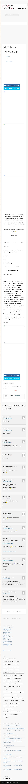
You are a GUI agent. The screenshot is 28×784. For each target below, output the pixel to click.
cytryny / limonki (7, 664)
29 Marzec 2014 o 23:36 (7, 468)
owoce (6, 383)
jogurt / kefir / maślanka (9, 672)
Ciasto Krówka (10, 745)
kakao (5, 675)
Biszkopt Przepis (7, 645)
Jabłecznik (5, 638)
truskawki (23, 700)
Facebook (14, 18)
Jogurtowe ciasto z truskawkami (13, 725)
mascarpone (6, 683)
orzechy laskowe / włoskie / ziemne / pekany (13, 692)
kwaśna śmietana (17, 678)
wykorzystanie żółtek (8, 708)
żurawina (6, 717)
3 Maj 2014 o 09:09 (6, 578)
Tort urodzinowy (10, 733)
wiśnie (5, 706)
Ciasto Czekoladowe (7, 642)
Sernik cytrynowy (13, 736)
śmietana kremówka (14, 714)
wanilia (11, 703)
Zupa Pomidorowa (7, 632)
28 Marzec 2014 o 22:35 (7, 456)
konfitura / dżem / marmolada (16, 675)
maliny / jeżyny (18, 681)
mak (5, 681)
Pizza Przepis (6, 635)
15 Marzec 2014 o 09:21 (7, 418)
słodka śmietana (14, 700)
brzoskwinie (12, 658)
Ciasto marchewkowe (7, 639)
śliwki (5, 714)
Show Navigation (22, 13)
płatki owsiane (19, 697)
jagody (17, 669)
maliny (10, 681)
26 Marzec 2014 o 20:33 (7, 442)
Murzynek (8, 747)
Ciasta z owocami (9, 61)
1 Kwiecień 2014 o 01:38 (7, 481)
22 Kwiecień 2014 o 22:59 (8, 528)
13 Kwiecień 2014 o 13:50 (8, 514)
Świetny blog (6, 736)
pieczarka (8, 56)
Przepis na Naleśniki (7, 641)
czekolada (16, 664)
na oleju (18, 686)
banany (5, 658)
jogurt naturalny (21, 672)
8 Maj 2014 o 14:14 (6, 593)
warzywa (18, 703)
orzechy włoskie (7, 694)
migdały (21, 683)
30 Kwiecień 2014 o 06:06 (8, 560)
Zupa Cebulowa (6, 633)
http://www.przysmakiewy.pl (9, 551)
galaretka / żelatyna (15, 667)
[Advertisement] (14, 33)
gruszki (5, 669)
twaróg (5, 703)
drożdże (6, 667)
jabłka (11, 669)
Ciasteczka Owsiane (7, 644)
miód (5, 686)
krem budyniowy (7, 678)
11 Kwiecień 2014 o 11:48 (7, 498)
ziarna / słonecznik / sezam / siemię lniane (13, 711)
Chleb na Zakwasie (7, 629)
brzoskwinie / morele (8, 661)
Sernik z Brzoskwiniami (8, 627)
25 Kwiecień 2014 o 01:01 (8, 543)
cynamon (18, 661)
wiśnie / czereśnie (14, 706)
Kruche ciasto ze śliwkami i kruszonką (16, 728)
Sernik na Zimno (6, 630)
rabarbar (12, 383)
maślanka (14, 683)
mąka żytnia (11, 686)
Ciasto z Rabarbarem (7, 636)
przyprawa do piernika (8, 697)
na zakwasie (6, 689)
